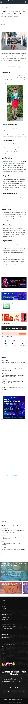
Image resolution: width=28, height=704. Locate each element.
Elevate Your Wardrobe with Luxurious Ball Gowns (20, 352)
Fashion (6, 7)
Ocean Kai (3, 592)
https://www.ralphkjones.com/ (18, 304)
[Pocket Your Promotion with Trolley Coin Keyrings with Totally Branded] (11, 588)
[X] (19, 691)
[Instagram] (8, 691)
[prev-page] (2, 392)
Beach (5, 125)
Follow (14, 340)
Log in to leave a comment (14, 328)
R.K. (6, 16)
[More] (18, 28)
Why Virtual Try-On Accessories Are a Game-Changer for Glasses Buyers (12, 382)
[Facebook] (4, 691)
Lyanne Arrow (3, 580)
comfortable (8, 149)
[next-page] (5, 392)
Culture (3, 547)
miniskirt (24, 75)
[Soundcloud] (15, 691)
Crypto (3, 541)
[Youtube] (23, 691)
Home (2, 7)
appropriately (9, 163)
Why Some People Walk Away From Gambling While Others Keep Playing (12, 531)
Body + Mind (4, 360)
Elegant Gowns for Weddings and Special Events (7, 352)
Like (5, 340)
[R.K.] (2, 16)
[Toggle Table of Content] (17, 67)
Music (3, 535)
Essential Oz (4, 367)
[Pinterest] (12, 691)
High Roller (4, 528)
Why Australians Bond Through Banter (10, 525)
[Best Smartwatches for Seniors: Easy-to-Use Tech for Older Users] (14, 571)
